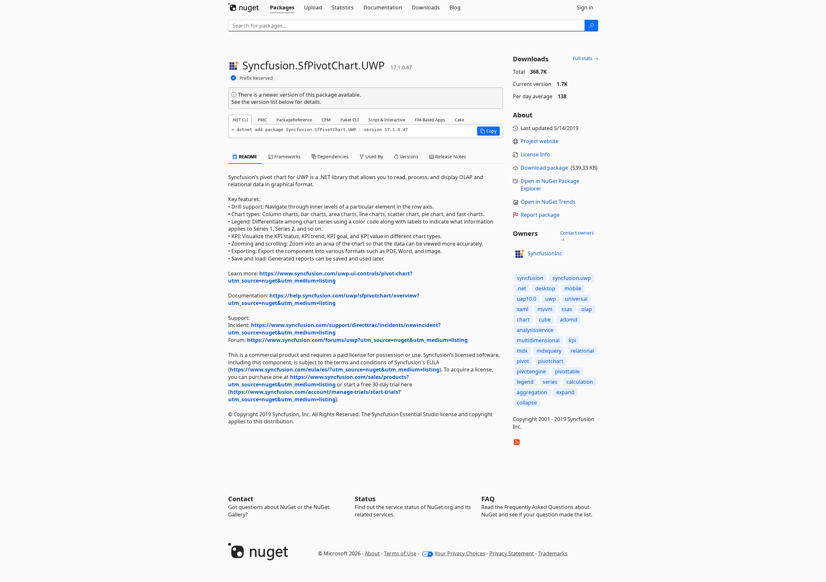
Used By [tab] (373, 156)
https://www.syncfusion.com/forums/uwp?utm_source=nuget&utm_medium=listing (357, 340)
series (550, 381)
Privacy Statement (511, 553)
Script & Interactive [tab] (386, 120)
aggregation (532, 392)
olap (586, 309)
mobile (572, 288)
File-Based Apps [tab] (430, 120)
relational (582, 350)
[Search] (591, 25)
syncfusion (530, 278)
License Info (535, 154)
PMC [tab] (262, 120)
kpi (572, 340)
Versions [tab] (408, 156)
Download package (544, 167)
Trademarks (553, 553)
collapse (527, 402)
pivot (523, 361)
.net (521, 288)
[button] (488, 131)
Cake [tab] (459, 120)
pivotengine (531, 371)
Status (365, 498)
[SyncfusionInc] (519, 254)
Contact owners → (577, 236)
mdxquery (548, 350)
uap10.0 (526, 298)
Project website (540, 141)
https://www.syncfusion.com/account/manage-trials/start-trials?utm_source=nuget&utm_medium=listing (314, 395)
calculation (579, 381)
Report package (540, 214)
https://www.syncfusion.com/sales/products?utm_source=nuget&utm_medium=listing (318, 380)
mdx (522, 350)
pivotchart (550, 361)
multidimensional (538, 340)
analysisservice (535, 329)
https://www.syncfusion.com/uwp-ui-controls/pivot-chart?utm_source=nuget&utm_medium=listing (320, 277)
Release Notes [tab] (450, 156)
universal (576, 298)
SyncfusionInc (545, 253)
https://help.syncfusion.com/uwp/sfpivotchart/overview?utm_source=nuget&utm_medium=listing (323, 299)
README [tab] (247, 156)
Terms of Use (400, 553)
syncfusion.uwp (571, 278)
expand (565, 392)
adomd (568, 319)
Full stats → (585, 58)
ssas (566, 309)
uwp (550, 298)
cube (545, 319)
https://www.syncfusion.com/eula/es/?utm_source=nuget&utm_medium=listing (334, 369)
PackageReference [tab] (294, 120)
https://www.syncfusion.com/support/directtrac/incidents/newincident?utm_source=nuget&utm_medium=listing (334, 328)
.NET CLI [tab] (240, 120)
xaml (522, 309)
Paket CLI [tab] (349, 120)
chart (523, 319)
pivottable (567, 371)
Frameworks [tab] (287, 156)
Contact (240, 498)
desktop (545, 288)
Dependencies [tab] (332, 156)
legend (525, 381)
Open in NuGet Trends (548, 201)
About (372, 553)
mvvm (544, 309)
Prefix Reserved (256, 78)
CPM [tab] (326, 120)
